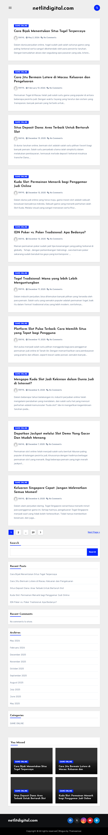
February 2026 (17, 647)
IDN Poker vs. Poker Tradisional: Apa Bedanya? (50, 232)
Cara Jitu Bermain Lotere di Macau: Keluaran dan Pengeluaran (41, 581)
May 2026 (15, 640)
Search (14, 543)
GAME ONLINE (21, 26)
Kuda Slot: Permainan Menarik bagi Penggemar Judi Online (39, 595)
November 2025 (18, 661)
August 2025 (16, 682)
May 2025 (15, 703)
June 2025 (15, 696)
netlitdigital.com (53, 8)
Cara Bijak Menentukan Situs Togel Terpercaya (49, 31)
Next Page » (94, 532)
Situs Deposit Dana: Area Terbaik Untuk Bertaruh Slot (37, 588)
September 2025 (18, 675)
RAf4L (21, 37)
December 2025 (18, 654)
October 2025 (17, 668)
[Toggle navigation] (10, 7)
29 (33, 532)
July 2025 (15, 689)
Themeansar (75, 831)
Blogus (62, 831)
